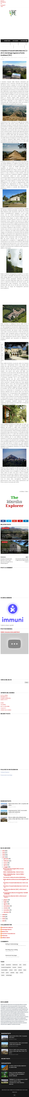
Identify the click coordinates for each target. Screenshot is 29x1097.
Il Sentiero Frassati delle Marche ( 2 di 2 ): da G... (15, 886)
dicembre (6, 912)
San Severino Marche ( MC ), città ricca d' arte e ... (14, 890)
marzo (5, 863)
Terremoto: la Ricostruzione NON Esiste (14, 877)
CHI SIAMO (15, 40)
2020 (3, 918)
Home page (7, 40)
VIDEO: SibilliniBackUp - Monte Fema (13, 872)
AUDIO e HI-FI (4, 699)
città (15, 970)
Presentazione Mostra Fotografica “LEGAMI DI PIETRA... (15, 893)
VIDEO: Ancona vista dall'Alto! (10, 632)
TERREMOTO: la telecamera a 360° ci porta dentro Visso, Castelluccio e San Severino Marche (18, 1082)
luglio (5, 902)
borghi (2, 964)
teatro (2, 975)
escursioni (4, 542)
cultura (20, 970)
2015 (3, 853)
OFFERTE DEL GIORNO (6, 710)
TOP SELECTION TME (7, 46)
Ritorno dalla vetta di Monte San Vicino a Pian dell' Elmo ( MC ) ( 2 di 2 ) (18, 819)
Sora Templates (11, 1089)
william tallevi (6, 937)
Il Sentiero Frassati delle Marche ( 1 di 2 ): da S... (15, 883)
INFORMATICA (4, 696)
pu (22, 57)
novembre (6, 910)
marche (20, 57)
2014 (3, 851)
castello (12, 972)
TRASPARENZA (5, 43)
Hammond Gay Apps (11, 955)
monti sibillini (4, 970)
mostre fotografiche (6, 967)
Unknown (4, 935)
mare (24, 970)
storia (24, 964)
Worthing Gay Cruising (11, 949)
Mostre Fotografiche (3, 2)
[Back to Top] (14, 1095)
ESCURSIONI (24, 40)
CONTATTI (14, 43)
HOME (2, 703)
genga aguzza (14, 57)
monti (2, 972)
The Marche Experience (5, 772)
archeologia (9, 975)
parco (7, 972)
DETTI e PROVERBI (5, 706)
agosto (5, 904)
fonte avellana (6, 57)
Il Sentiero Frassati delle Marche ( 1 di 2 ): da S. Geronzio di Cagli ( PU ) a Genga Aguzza (14, 549)
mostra (14, 967)
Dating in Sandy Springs (11, 944)
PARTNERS (22, 43)
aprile (5, 865)
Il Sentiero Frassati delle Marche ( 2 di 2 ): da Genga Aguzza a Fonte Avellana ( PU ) (14, 535)
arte (20, 964)
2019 (3, 916)
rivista (21, 972)
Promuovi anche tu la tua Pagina (6, 775)
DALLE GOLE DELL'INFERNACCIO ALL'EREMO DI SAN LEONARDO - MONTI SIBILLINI (17, 1074)
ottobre (5, 908)
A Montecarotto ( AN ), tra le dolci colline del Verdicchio (17, 811)
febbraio (6, 861)
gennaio (5, 858)
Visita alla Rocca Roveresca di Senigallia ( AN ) (15, 880)
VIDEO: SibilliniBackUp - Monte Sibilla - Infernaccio (13, 874)
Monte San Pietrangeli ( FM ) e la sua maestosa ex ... (13, 869)
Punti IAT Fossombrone (8, 933)
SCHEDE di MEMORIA (6, 698)
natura (10, 970)
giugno (5, 900)
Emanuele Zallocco (7, 927)
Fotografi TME (3, 5)
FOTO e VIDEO (4, 695)
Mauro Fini (5, 931)
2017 (3, 857)
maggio (5, 867)
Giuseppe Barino (7, 929)
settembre (6, 906)
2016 (3, 855)
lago (17, 972)
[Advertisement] (14, 27)
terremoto (15, 964)
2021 (3, 921)
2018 (3, 914)
